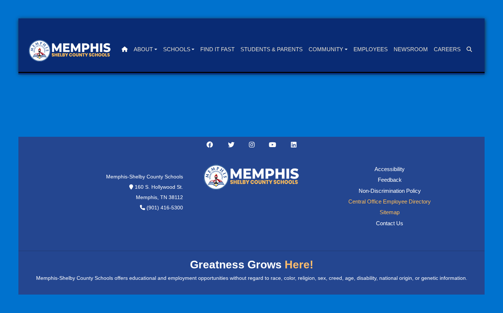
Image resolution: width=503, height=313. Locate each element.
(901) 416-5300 (165, 208)
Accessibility (389, 169)
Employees (370, 49)
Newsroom (411, 49)
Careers (447, 49)
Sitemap (390, 212)
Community (326, 49)
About (143, 49)
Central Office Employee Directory (389, 202)
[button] (469, 49)
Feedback (390, 180)
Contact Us (389, 223)
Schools (176, 49)
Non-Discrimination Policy (390, 191)
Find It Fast (217, 49)
